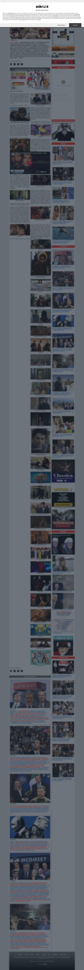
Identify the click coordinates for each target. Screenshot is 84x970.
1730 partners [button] (11, 13)
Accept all (75, 25)
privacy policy (22, 19)
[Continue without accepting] (4, 1)
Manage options (61, 25)
